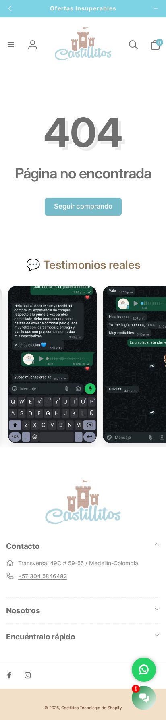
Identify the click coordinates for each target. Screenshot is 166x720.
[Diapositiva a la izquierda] (10, 8)
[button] (11, 45)
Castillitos (70, 707)
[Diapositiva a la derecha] (155, 8)
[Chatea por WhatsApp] (144, 670)
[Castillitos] (83, 523)
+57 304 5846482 (42, 576)
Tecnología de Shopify (101, 707)
